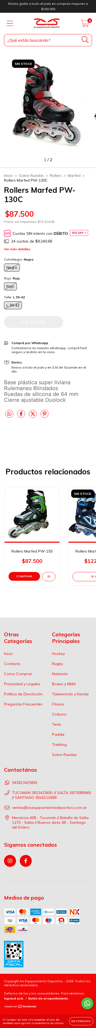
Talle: (14, 297)
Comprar (24, 576)
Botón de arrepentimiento (48, 998)
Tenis (56, 724)
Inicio (8, 175)
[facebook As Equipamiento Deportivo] (26, 861)
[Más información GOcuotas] (79, 233)
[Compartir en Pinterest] (45, 415)
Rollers (56, 175)
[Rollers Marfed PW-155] (48, 576)
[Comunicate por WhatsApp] (87, 1003)
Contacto (12, 663)
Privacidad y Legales (22, 684)
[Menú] (10, 23)
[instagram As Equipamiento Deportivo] (10, 861)
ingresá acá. (14, 998)
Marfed (74, 175)
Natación (60, 673)
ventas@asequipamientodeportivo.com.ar (49, 807)
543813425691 (25, 782)
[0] (85, 24)
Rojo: (12, 278)
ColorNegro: (19, 259)
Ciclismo (59, 714)
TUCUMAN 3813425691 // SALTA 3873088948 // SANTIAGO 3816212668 (51, 795)
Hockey (58, 653)
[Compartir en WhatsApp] (9, 414)
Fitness (58, 704)
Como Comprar (18, 673)
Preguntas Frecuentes (23, 704)
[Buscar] (85, 40)
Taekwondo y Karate (70, 694)
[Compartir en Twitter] (33, 415)
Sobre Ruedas (31, 175)
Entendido (81, 1021)
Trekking (59, 744)
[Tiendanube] (20, 1007)
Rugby (57, 663)
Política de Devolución (23, 694)
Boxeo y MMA (64, 684)
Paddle (58, 734)
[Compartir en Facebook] (21, 415)
